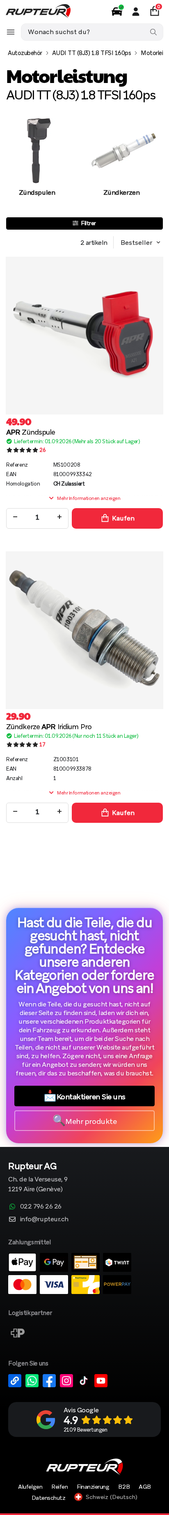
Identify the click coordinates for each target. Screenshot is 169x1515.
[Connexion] (135, 11)
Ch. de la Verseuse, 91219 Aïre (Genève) (38, 1178)
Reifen (59, 1486)
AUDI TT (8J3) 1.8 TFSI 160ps (91, 53)
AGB (145, 1486)
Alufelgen (30, 1486)
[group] (37, 165)
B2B (124, 1486)
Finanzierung (93, 1486)
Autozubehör (25, 53)
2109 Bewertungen (85, 1430)
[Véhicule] (117, 11)
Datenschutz (49, 1497)
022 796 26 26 (41, 1206)
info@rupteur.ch (44, 1219)
